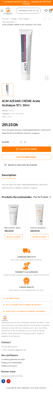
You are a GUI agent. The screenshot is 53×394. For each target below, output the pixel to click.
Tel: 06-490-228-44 (9, 347)
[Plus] (25, 142)
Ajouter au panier (28, 149)
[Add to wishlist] (20, 165)
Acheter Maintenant (26, 157)
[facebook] (3, 381)
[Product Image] (26, 55)
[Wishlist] (46, 10)
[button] (2, 10)
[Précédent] (45, 19)
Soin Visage (24, 19)
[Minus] (20, 142)
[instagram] (8, 381)
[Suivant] (49, 19)
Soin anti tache (8, 22)
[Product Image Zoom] (46, 77)
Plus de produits (40, 197)
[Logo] (7, 10)
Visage (14, 19)
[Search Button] (37, 10)
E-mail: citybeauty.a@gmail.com (13, 350)
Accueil (5, 19)
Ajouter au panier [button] (14, 237)
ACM (11, 110)
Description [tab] (9, 175)
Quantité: (5, 142)
